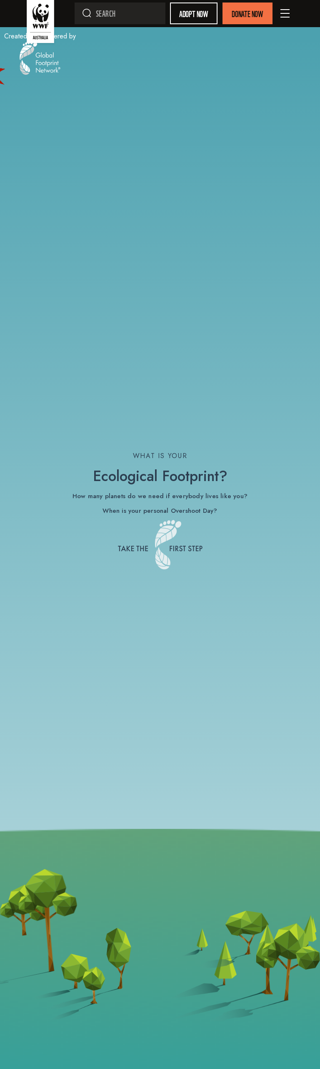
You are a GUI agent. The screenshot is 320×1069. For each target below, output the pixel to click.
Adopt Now (193, 13)
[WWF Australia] (40, 23)
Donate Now (247, 13)
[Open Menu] (285, 13)
